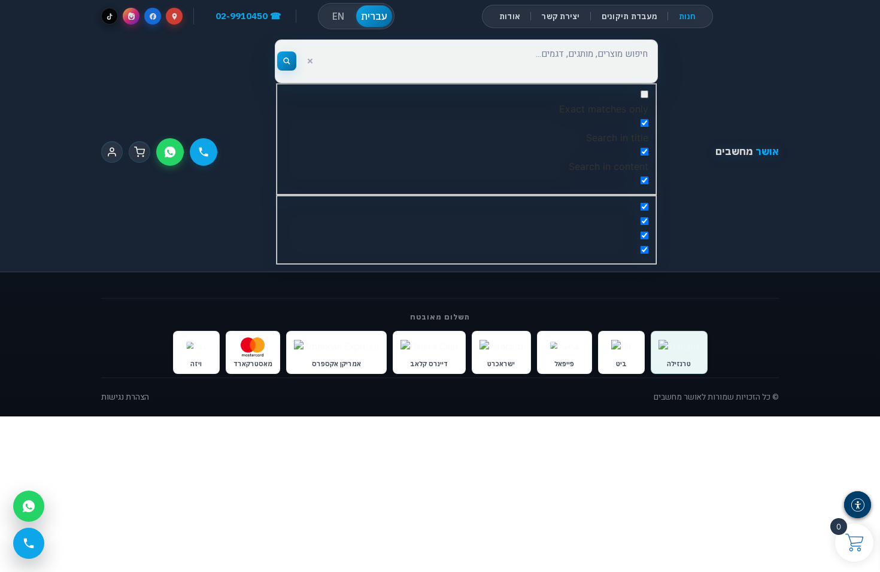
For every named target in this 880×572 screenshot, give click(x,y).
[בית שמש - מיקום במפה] (174, 16)
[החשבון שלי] (112, 152)
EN (338, 16)
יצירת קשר (560, 16)
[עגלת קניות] (139, 152)
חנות (687, 16)
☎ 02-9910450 (248, 16)
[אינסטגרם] (131, 16)
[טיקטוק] (109, 16)
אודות (509, 16)
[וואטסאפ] (170, 152)
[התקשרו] (203, 152)
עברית (374, 16)
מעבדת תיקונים (629, 16)
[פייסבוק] (152, 16)
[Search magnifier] (286, 61)
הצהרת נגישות (125, 397)
